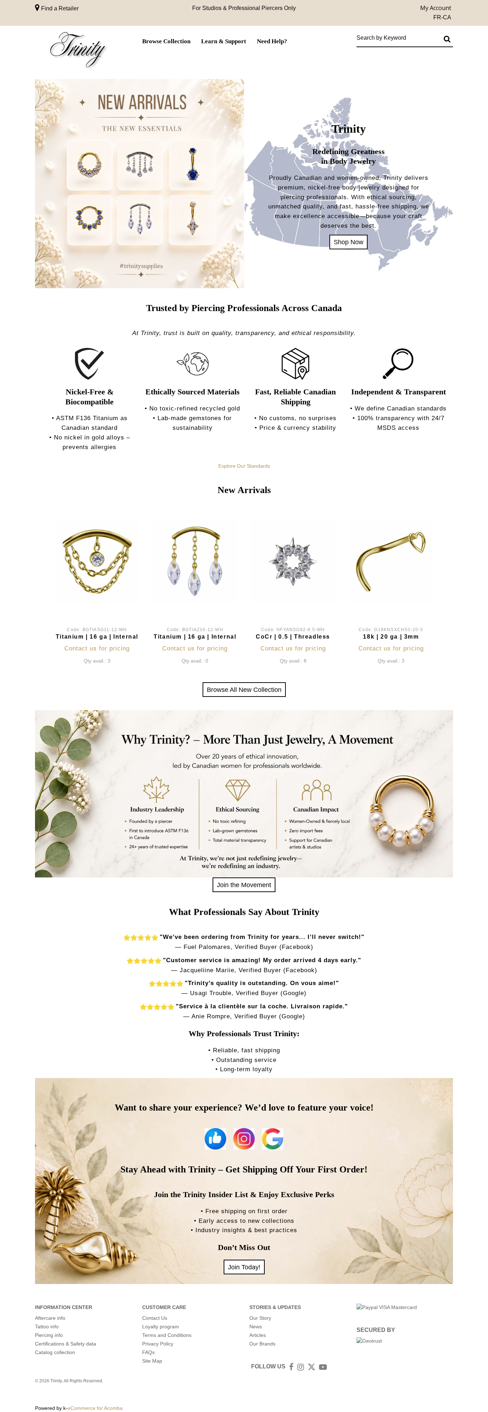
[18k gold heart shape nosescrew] (391, 561)
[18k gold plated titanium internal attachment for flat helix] (97, 561)
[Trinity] (78, 51)
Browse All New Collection (244, 689)
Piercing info (49, 1335)
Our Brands (262, 1344)
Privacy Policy (157, 1344)
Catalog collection (55, 1352)
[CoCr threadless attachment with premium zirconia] (293, 561)
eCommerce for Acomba (95, 1408)
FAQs (148, 1352)
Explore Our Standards (244, 466)
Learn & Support (223, 41)
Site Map (152, 1361)
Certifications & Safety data (65, 1344)
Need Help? (272, 41)
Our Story (260, 1318)
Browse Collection (166, 41)
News (255, 1326)
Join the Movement (244, 885)
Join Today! (244, 1267)
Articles (257, 1335)
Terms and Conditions (166, 1335)
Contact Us (154, 1318)
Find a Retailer (59, 8)
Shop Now (348, 242)
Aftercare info (50, 1318)
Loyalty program (160, 1326)
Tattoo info (47, 1326)
